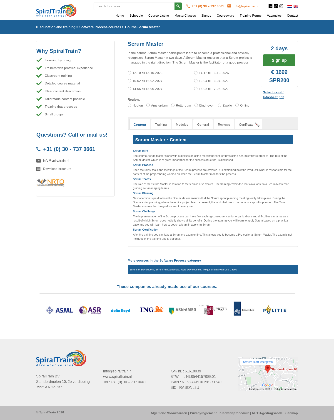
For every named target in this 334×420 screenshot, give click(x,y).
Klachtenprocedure (234, 413)
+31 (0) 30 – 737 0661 (208, 6)
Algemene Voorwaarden (169, 413)
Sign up (279, 60)
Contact (292, 15)
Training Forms (251, 15)
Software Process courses (100, 27)
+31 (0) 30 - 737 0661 (69, 149)
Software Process (173, 260)
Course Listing (158, 15)
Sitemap (291, 413)
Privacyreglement (203, 413)
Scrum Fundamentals (167, 269)
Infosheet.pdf (273, 97)
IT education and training (55, 27)
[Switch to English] (296, 6)
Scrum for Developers (142, 269)
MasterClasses (185, 15)
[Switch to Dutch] (289, 6)
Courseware (225, 15)
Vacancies (274, 15)
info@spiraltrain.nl (247, 6)
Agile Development (191, 269)
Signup (206, 15)
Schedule (136, 15)
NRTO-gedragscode (267, 413)
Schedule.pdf (273, 92)
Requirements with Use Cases (220, 269)
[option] (167, 311)
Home (119, 15)
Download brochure (57, 169)
